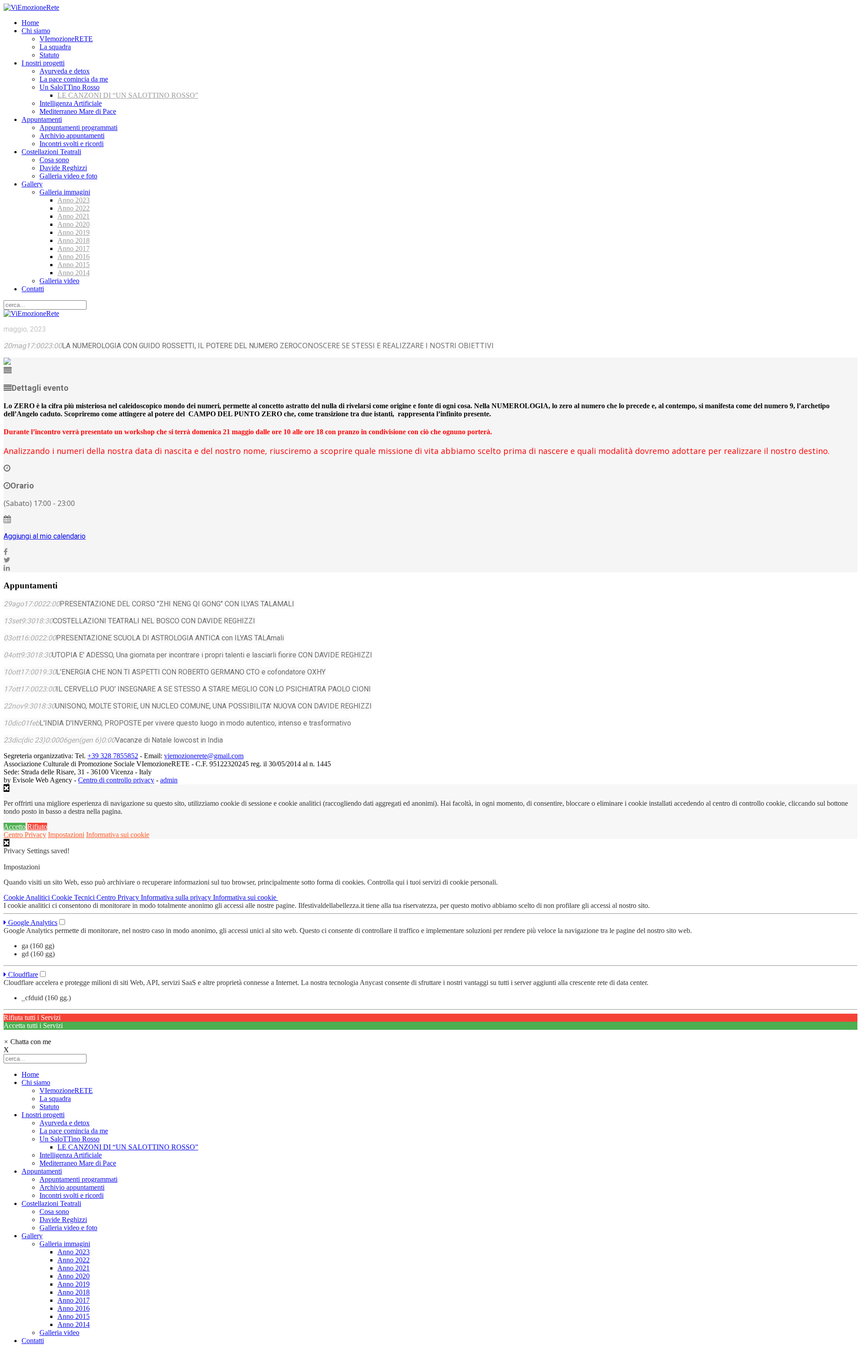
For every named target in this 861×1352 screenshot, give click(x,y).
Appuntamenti (42, 119)
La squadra (55, 47)
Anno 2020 (73, 224)
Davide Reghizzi (63, 168)
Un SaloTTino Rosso (69, 87)
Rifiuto (37, 826)
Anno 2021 (73, 216)
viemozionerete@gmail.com (204, 756)
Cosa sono (54, 160)
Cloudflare (22, 974)
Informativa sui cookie (117, 834)
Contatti (33, 289)
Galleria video (59, 281)
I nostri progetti (43, 63)
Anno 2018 (73, 240)
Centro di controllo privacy (116, 780)
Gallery (32, 184)
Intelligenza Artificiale (70, 103)
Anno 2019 (73, 232)
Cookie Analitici (28, 897)
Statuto (49, 55)
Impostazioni (66, 834)
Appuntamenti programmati (78, 127)
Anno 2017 (73, 248)
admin (169, 780)
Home (30, 22)
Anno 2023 (73, 200)
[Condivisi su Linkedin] (7, 568)
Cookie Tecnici (74, 897)
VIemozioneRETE (66, 39)
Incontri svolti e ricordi (71, 143)
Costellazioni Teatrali (51, 152)
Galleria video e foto (68, 176)
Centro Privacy (25, 834)
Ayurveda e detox (64, 71)
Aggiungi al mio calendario (45, 536)
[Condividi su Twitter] (7, 560)
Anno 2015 (73, 264)
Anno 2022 (73, 208)
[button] (27, 1041)
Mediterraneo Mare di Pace (77, 111)
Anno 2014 (73, 272)
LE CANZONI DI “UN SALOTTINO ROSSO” (127, 95)
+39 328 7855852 (112, 756)
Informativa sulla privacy (177, 897)
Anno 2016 (73, 256)
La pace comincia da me (73, 79)
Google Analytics (31, 922)
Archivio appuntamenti (71, 135)
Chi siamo (36, 31)
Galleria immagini (64, 192)
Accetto (15, 826)
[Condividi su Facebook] (6, 552)
